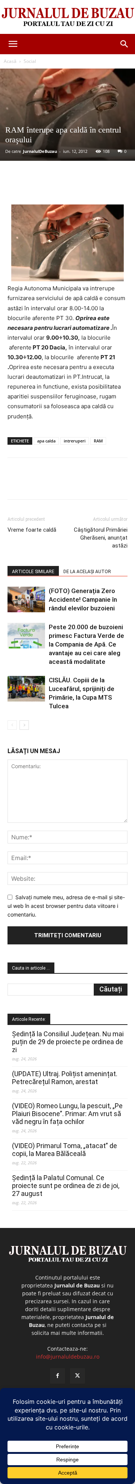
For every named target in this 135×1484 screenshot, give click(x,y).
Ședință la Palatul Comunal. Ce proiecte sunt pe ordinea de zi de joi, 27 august (65, 1185)
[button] (13, 44)
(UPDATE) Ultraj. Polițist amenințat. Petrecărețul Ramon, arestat (64, 1078)
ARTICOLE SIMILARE (33, 571)
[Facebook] (38, 186)
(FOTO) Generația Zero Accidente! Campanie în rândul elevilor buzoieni (83, 599)
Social (30, 61)
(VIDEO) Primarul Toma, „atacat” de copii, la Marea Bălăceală (64, 1150)
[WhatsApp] (90, 186)
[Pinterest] (73, 186)
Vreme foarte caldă (32, 529)
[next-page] (24, 725)
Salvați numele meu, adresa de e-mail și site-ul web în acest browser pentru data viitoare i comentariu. (66, 905)
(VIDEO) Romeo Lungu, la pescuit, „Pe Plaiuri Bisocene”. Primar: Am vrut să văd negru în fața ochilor (67, 1114)
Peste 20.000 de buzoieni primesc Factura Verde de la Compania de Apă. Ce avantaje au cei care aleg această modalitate (86, 644)
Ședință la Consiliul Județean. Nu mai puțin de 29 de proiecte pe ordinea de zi (68, 1042)
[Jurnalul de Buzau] (67, 17)
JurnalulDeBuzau (40, 151)
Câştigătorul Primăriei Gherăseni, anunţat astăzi (101, 537)
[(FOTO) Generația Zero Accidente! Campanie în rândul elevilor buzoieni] (26, 600)
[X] (55, 186)
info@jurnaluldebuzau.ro (67, 1356)
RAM (98, 441)
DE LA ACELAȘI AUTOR (87, 571)
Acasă (10, 61)
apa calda (46, 441)
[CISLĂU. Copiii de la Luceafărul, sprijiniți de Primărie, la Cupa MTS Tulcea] (26, 689)
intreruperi (75, 441)
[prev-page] (12, 725)
